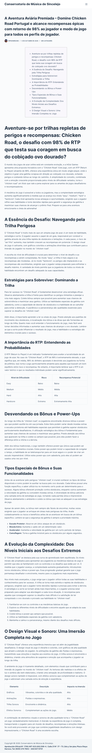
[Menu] (86, 4)
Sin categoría (46, 41)
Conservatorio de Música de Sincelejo (32, 4)
